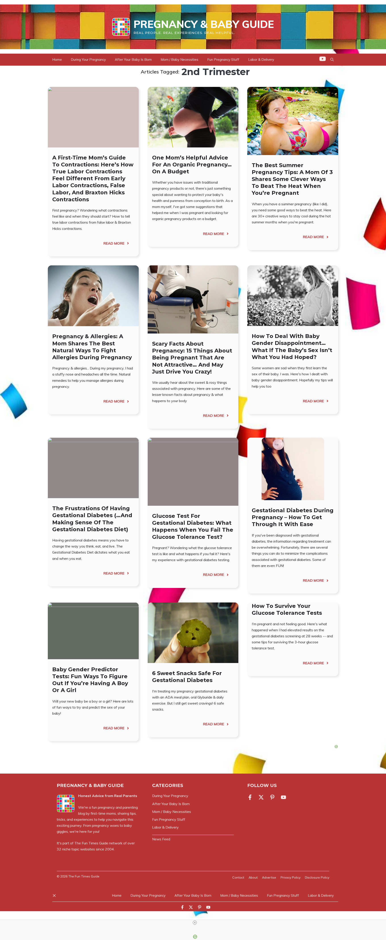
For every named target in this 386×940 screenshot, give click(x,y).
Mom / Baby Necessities (179, 59)
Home (57, 59)
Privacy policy (290, 877)
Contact (238, 877)
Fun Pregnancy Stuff (223, 59)
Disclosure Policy (317, 877)
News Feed (161, 839)
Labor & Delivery (261, 59)
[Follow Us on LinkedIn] (272, 797)
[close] (195, 923)
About (253, 877)
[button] (332, 60)
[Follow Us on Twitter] (261, 797)
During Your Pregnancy (88, 59)
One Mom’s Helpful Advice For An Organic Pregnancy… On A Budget (192, 164)
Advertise (269, 877)
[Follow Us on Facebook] (250, 797)
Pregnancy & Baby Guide (204, 24)
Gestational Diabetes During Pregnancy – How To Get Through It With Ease (293, 517)
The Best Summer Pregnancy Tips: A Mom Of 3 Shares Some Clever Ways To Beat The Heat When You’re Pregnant (292, 179)
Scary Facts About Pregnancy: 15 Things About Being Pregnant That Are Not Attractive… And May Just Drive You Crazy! (192, 357)
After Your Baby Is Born (133, 59)
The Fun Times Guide (91, 843)
